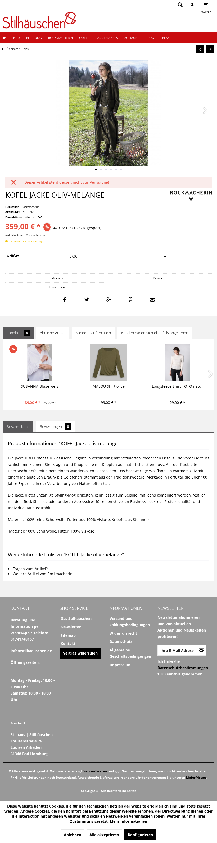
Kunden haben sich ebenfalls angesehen (154, 332)
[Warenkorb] (207, 4)
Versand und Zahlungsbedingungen (130, 621)
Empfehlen (57, 287)
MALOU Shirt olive (109, 386)
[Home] (6, 37)
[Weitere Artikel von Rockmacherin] (191, 196)
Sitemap (68, 635)
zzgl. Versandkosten (32, 235)
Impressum (120, 664)
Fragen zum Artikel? (30, 568)
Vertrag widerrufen (80, 653)
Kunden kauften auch (93, 332)
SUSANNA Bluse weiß (40, 386)
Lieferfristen (196, 777)
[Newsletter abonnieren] (201, 650)
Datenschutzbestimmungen (182, 667)
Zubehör (17, 332)
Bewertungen (54, 426)
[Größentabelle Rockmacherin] (8, 542)
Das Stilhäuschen (76, 618)
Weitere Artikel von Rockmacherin (42, 573)
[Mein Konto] (193, 4)
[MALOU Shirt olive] (108, 362)
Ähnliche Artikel (52, 332)
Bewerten (160, 278)
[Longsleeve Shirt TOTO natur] (177, 362)
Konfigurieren (140, 834)
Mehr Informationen (128, 821)
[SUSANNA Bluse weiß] (39, 362)
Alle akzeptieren (104, 834)
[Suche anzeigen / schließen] (180, 4)
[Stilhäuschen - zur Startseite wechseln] (39, 20)
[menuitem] (178, 4)
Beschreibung (18, 426)
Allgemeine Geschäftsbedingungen (130, 653)
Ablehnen (72, 834)
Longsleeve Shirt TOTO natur (177, 386)
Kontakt (68, 643)
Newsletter (71, 626)
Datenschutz (121, 641)
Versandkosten (95, 771)
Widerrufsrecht (123, 633)
